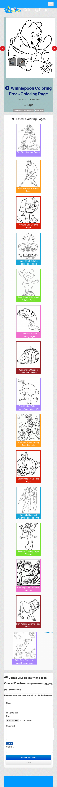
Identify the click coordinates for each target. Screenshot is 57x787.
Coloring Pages (36, 9)
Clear (28, 762)
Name (8, 703)
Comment (10, 725)
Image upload (12, 712)
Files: (8, 716)
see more (49, 632)
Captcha (10, 746)
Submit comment (28, 757)
